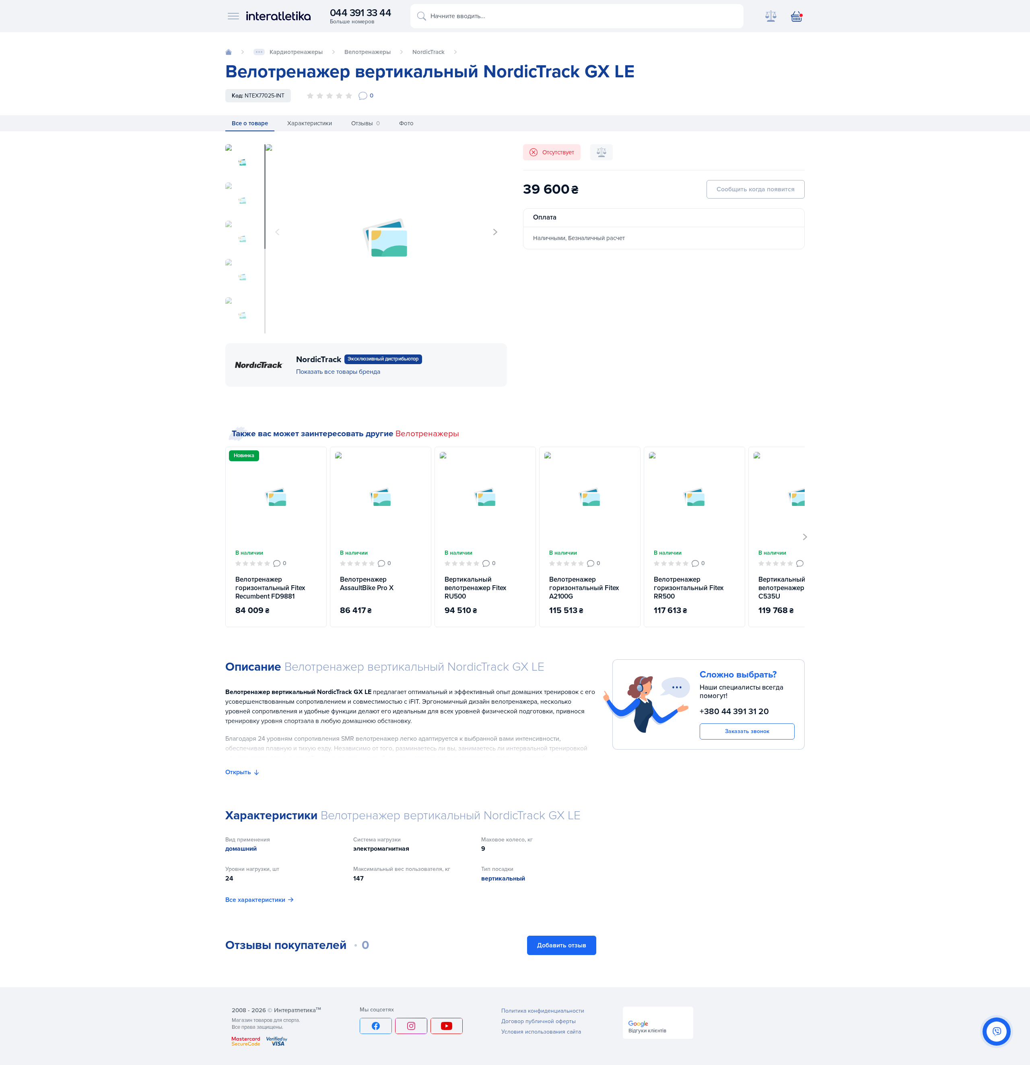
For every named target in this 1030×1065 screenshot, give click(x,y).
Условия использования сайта (541, 1031)
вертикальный (503, 878)
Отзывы (365, 123)
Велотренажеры (427, 434)
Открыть (238, 772)
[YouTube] (447, 1026)
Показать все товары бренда (338, 372)
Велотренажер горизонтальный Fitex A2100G (584, 588)
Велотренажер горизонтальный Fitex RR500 (688, 588)
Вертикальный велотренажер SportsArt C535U (796, 588)
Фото (406, 123)
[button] (495, 232)
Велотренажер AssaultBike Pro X (366, 583)
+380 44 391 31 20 (734, 712)
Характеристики (309, 123)
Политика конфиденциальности (542, 1010)
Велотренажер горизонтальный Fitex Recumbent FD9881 (270, 588)
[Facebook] (376, 1026)
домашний (241, 849)
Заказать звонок (747, 731)
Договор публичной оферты (538, 1021)
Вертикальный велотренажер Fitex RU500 (475, 588)
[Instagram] (411, 1026)
